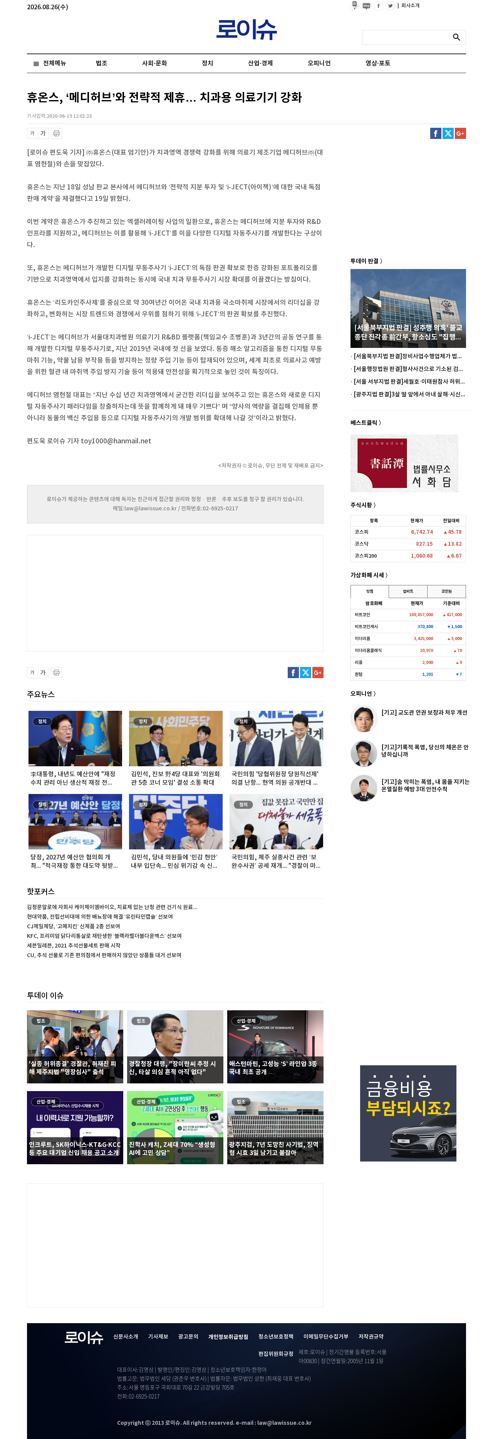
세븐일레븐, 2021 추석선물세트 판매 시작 (74, 946)
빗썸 (369, 591)
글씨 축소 (32, 133)
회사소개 (408, 6)
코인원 (446, 591)
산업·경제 (260, 63)
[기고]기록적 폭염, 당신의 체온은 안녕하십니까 (425, 751)
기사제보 (158, 1337)
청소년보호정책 (275, 1337)
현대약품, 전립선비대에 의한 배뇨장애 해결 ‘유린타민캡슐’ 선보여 (100, 917)
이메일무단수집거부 (326, 1337)
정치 (207, 63)
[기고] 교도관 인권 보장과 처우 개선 (424, 712)
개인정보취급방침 (228, 1337)
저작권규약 (371, 1337)
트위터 (448, 133)
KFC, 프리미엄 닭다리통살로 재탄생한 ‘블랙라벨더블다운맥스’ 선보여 (104, 936)
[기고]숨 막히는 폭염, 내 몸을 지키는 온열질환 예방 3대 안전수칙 (425, 786)
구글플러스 (460, 133)
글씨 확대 (43, 133)
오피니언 (319, 63)
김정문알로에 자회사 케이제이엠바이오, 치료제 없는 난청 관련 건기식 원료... (112, 907)
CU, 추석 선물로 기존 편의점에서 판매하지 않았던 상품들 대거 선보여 (104, 955)
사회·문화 (154, 63)
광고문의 (188, 1337)
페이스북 (435, 133)
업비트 (408, 591)
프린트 (56, 133)
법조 (101, 63)
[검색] (459, 37)
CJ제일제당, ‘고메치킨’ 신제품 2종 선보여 (73, 926)
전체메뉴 (54, 63)
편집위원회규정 (275, 1354)
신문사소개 (125, 1337)
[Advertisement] (104, 592)
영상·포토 (378, 63)
